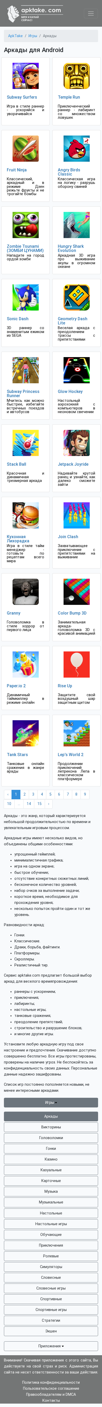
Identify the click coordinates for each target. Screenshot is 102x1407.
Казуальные (51, 1170)
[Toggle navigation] (91, 13)
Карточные (51, 1181)
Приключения (51, 1245)
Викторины (51, 1127)
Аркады (51, 1116)
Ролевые (51, 1256)
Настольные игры (51, 1224)
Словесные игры (51, 1288)
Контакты (51, 1400)
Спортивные (51, 1299)
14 (29, 804)
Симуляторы (51, 1267)
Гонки (51, 1148)
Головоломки (51, 1138)
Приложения (50, 1346)
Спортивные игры (51, 1310)
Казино (51, 1159)
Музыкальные (51, 1202)
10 (9, 804)
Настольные (51, 1213)
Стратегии (51, 1320)
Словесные (51, 1277)
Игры (50, 1102)
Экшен (51, 1331)
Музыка (51, 1191)
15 (39, 804)
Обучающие (51, 1234)
